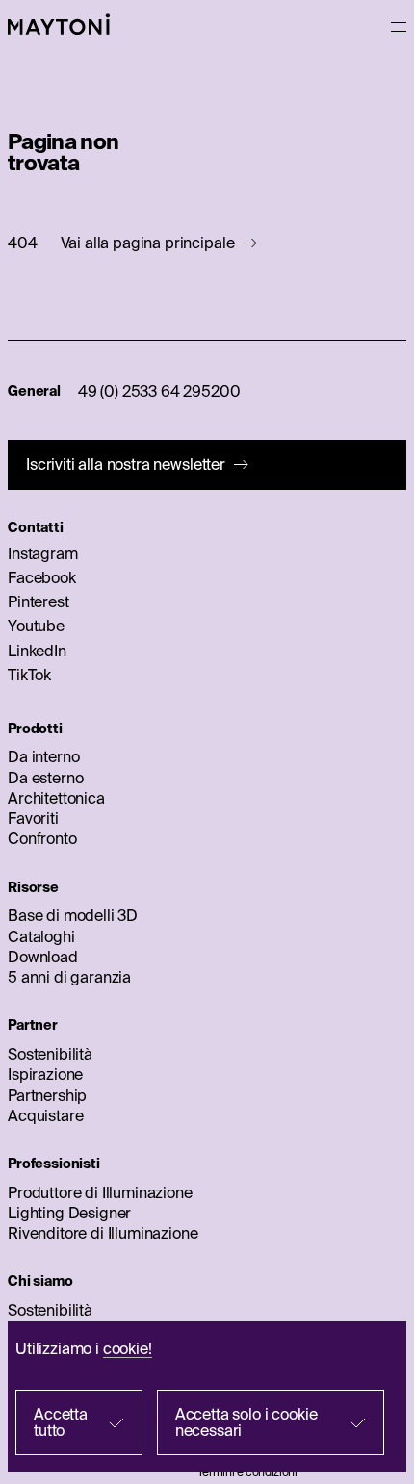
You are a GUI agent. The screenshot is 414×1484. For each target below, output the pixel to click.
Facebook (42, 577)
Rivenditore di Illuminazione (103, 1232)
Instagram (43, 553)
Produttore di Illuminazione (100, 1192)
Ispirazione (45, 1074)
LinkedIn (37, 650)
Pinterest (38, 601)
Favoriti (33, 818)
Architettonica (56, 797)
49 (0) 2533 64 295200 (159, 390)
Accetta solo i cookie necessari (246, 1422)
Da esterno (45, 777)
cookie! (127, 1348)
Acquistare (45, 1115)
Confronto (42, 838)
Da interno (43, 756)
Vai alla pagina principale (148, 243)
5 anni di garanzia (69, 976)
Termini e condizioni (247, 1472)
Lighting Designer (69, 1212)
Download (43, 956)
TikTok (29, 674)
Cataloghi (41, 936)
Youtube (36, 625)
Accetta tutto (61, 1422)
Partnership (47, 1095)
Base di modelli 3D (73, 915)
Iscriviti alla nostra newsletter (125, 464)
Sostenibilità (50, 1053)
